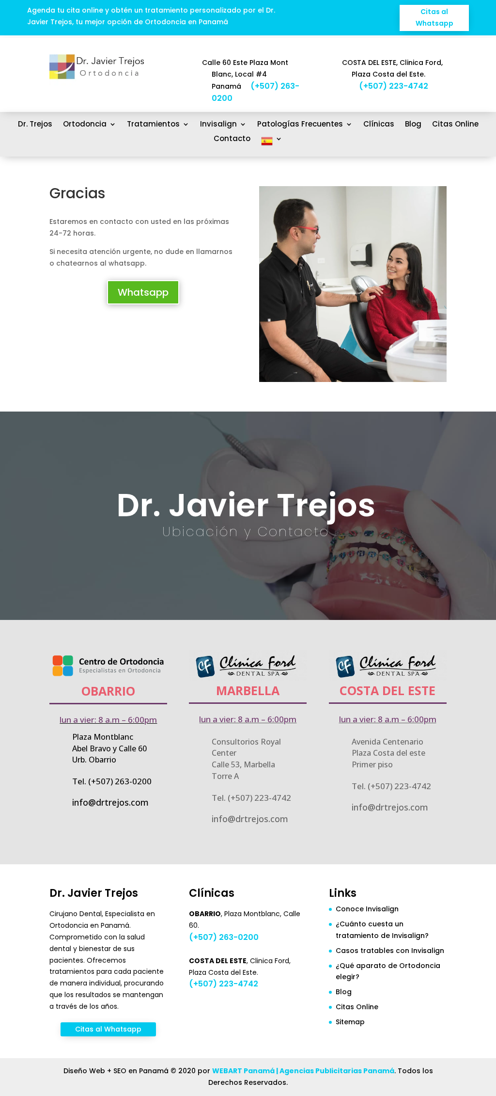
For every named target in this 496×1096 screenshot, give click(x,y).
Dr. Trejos (35, 125)
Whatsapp (143, 292)
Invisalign (218, 125)
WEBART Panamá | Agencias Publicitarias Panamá (303, 1071)
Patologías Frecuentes (300, 125)
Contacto (232, 139)
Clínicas (378, 125)
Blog (413, 125)
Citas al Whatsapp (434, 17)
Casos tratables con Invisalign (390, 950)
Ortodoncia (85, 125)
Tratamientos (153, 125)
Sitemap (350, 1022)
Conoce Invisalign (367, 909)
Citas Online (455, 125)
